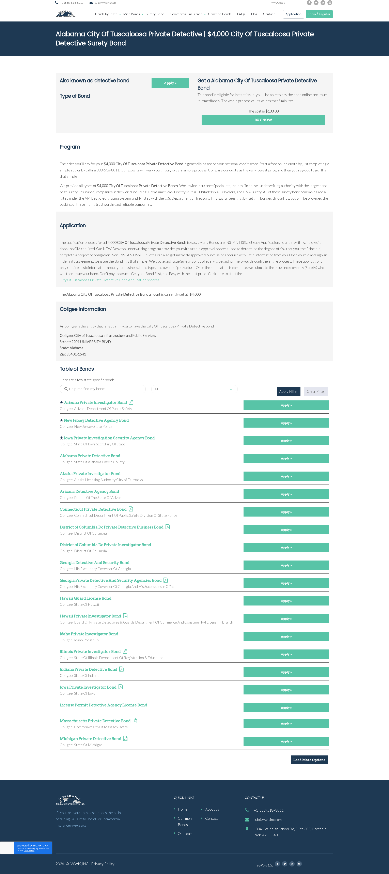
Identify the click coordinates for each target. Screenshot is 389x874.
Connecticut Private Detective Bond (93, 509)
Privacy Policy (102, 863)
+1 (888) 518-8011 (71, 2)
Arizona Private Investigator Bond (95, 402)
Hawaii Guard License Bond (85, 598)
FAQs (241, 14)
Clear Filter (316, 391)
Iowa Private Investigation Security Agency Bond (109, 438)
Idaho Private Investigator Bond (89, 634)
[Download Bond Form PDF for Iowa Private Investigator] (121, 687)
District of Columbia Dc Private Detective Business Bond (112, 527)
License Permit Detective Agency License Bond (103, 705)
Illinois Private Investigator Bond (90, 651)
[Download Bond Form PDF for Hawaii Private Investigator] (125, 616)
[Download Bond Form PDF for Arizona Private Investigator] (131, 403)
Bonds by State (106, 14)
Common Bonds (219, 14)
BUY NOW (263, 120)
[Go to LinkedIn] (323, 2)
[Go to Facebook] (309, 2)
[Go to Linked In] (292, 864)
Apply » (170, 83)
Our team (185, 833)
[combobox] (194, 389)
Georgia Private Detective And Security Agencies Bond (110, 580)
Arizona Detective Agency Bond (89, 491)
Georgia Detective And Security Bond (94, 562)
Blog (254, 14)
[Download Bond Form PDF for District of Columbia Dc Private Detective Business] (168, 527)
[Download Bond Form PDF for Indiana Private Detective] (121, 670)
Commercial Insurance (186, 14)
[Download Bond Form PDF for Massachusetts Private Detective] (135, 721)
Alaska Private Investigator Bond (90, 473)
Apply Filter (288, 391)
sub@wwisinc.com (105, 2)
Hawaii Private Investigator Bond (90, 616)
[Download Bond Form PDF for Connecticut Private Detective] (131, 509)
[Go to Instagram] (329, 2)
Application (293, 14)
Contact (269, 14)
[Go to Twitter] (316, 2)
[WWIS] (66, 14)
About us (212, 809)
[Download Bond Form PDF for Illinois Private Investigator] (125, 652)
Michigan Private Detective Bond (90, 738)
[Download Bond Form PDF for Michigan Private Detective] (125, 739)
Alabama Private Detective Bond (90, 456)
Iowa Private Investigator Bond (88, 687)
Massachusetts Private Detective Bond (95, 721)
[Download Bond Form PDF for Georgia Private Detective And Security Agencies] (166, 581)
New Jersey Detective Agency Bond (96, 420)
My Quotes (278, 2)
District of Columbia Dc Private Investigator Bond (105, 544)
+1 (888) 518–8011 (268, 810)
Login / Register (319, 14)
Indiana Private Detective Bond (88, 669)
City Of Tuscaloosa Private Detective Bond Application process (109, 280)
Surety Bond (155, 14)
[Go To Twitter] (284, 864)
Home (182, 809)
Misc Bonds (131, 14)
